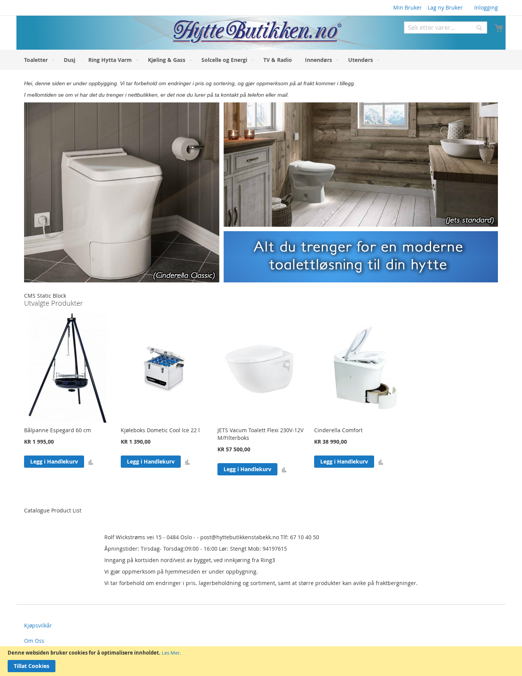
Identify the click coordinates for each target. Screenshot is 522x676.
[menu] (261, 60)
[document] (261, 661)
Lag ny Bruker (445, 7)
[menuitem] (37, 60)
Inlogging (486, 7)
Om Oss (34, 640)
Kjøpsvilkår (38, 625)
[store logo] (197, 33)
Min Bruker (407, 7)
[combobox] (445, 27)
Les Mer (171, 652)
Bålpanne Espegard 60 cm (57, 430)
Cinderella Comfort (338, 430)
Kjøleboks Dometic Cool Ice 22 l (160, 430)
